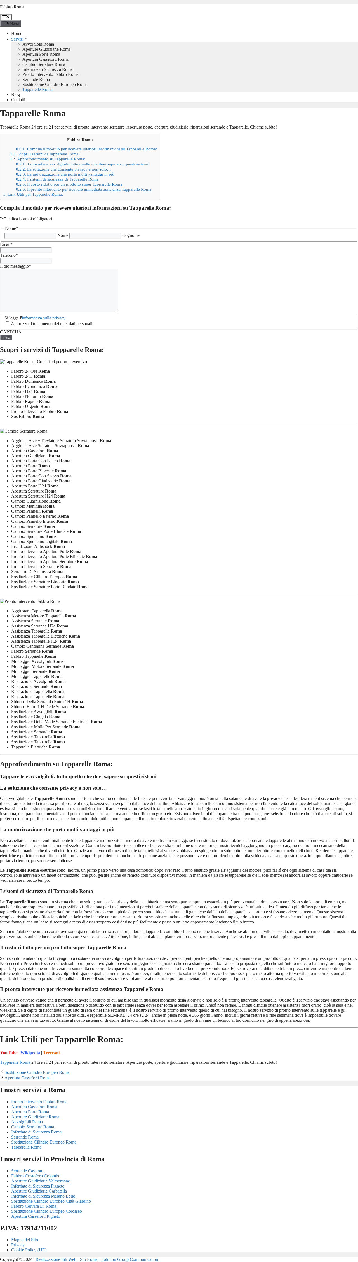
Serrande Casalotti (27, 1170)
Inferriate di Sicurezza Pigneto (37, 1186)
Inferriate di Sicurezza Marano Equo (43, 1196)
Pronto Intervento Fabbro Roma (50, 74)
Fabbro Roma (12, 6)
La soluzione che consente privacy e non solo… (63, 169)
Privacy (18, 1244)
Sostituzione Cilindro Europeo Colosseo (46, 1211)
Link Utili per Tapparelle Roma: (33, 194)
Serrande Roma (36, 79)
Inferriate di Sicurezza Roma (47, 69)
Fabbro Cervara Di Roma (33, 1206)
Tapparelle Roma (37, 89)
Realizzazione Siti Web (56, 1259)
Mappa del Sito (24, 1239)
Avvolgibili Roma (38, 44)
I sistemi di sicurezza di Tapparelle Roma (57, 179)
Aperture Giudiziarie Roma (46, 49)
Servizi (17, 39)
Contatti (18, 99)
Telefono (9, 255)
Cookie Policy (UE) (28, 1249)
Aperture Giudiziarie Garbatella (39, 1191)
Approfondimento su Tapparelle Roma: (47, 159)
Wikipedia (30, 1052)
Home (16, 33)
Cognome (131, 235)
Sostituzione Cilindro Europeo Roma (55, 84)
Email (6, 244)
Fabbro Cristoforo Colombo (35, 1176)
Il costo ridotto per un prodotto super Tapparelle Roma (69, 184)
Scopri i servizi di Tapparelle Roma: (45, 153)
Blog (15, 94)
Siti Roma (89, 1259)
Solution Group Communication (129, 1259)
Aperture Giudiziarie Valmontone (40, 1181)
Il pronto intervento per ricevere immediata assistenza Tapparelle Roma (83, 189)
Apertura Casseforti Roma (45, 59)
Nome (62, 235)
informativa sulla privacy (43, 318)
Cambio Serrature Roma (43, 64)
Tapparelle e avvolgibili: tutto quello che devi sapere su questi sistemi (82, 164)
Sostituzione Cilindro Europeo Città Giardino (51, 1201)
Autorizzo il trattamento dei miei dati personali (51, 323)
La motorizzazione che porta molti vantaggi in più (65, 174)
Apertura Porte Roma (41, 54)
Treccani (51, 1052)
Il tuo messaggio (15, 266)
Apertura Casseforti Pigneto (35, 1216)
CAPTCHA (11, 332)
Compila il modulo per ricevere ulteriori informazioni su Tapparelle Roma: (86, 148)
